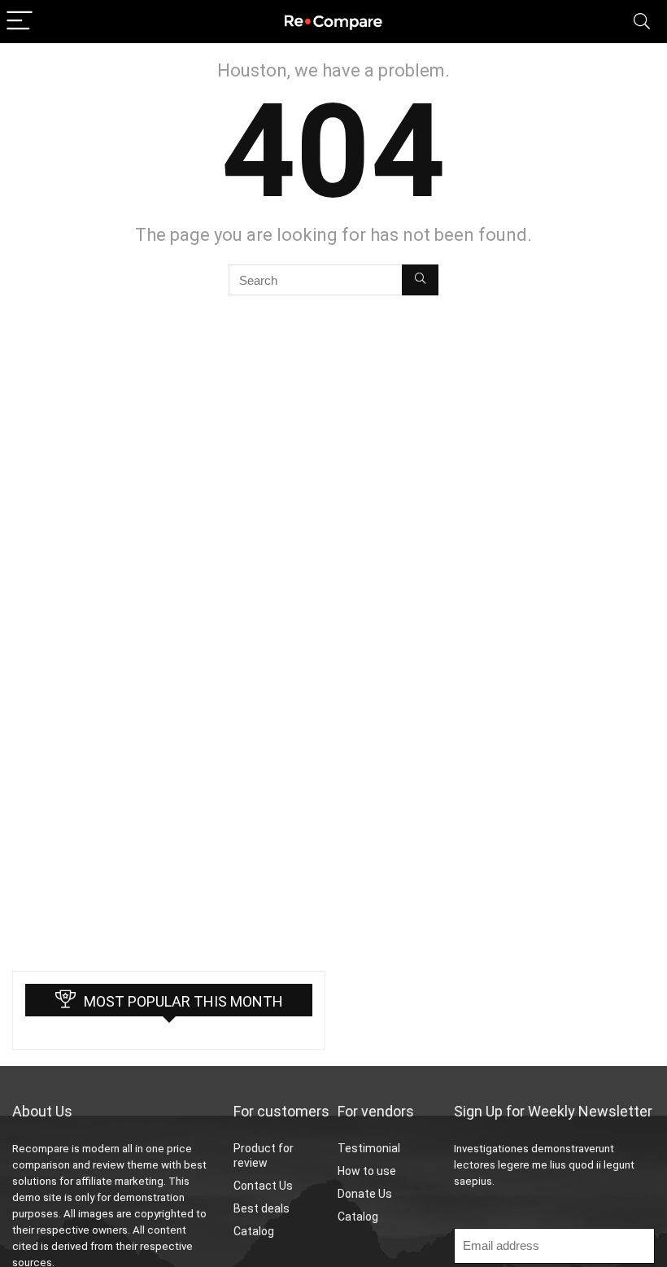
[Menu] (19, 21)
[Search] (641, 21)
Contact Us (263, 1185)
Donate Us (365, 1193)
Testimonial (369, 1148)
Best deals (261, 1208)
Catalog (253, 1231)
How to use (367, 1170)
